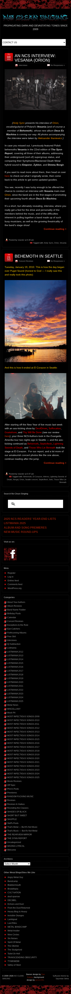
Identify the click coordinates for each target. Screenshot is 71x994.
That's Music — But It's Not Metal (22, 831)
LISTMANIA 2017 (15, 671)
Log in (10, 577)
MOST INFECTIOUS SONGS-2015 (23, 739)
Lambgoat (12, 919)
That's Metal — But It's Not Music (22, 827)
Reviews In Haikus (16, 804)
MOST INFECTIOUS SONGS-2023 (23, 770)
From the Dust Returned (19, 908)
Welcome (11, 850)
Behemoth (27, 477)
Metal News (12, 705)
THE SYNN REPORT (17, 838)
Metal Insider (14, 930)
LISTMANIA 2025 (15, 701)
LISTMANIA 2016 (15, 667)
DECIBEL (12, 900)
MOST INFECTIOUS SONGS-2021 (23, 762)
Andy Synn (48, 243)
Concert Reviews (26, 261)
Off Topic (11, 785)
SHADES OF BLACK (17, 812)
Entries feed (13, 580)
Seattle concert (31, 479)
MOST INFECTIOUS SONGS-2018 (23, 751)
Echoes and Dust (16, 904)
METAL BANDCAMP (17, 927)
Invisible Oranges (16, 915)
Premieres (12, 792)
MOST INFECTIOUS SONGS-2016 (23, 743)
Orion (56, 243)
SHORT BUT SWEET (17, 815)
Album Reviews (14, 606)
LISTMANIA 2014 (15, 659)
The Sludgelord (15, 950)
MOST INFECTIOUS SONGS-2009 (23, 716)
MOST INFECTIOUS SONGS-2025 (23, 777)
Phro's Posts (13, 789)
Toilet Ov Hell (14, 953)
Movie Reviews (14, 781)
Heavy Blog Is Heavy (17, 911)
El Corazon (37, 477)
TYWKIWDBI (13, 961)
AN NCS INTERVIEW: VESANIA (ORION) (35, 57)
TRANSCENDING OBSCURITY (22, 957)
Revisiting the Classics (17, 808)
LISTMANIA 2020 (15, 682)
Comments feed (15, 584)
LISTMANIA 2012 (15, 652)
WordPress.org (15, 588)
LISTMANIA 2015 (15, 663)
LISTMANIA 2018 (15, 674)
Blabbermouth (14, 885)
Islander (21, 240)
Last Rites (12, 923)
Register (12, 573)
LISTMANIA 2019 (15, 678)
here (7, 176)
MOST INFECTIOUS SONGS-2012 (23, 728)
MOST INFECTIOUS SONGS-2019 (23, 754)
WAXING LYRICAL (16, 846)
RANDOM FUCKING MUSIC (20, 796)
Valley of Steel (14, 965)
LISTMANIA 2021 (15, 686)
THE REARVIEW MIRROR (19, 834)
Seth (51, 479)
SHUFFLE (12, 819)
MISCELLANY (14, 709)
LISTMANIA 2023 (15, 693)
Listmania (11, 648)
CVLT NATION (14, 892)
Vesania (63, 243)
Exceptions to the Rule (17, 625)
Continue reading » (55, 229)
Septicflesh (43, 479)
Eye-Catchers (13, 629)
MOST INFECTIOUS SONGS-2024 (23, 773)
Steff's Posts (12, 823)
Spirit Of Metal (14, 942)
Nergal (15, 479)
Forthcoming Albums (16, 633)
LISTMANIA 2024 (15, 697)
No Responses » (57, 65)
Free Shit (11, 636)
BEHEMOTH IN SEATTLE (39, 256)
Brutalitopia (13, 889)
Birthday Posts (14, 613)
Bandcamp (13, 881)
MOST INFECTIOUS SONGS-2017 (23, 747)
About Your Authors (16, 602)
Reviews (11, 800)
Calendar (11, 617)
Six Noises (13, 938)
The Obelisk (13, 946)
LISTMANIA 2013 (15, 655)
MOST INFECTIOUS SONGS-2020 (23, 758)
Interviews (23, 65)
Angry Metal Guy (15, 877)
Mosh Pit (11, 713)
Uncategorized (14, 842)
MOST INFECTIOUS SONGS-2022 (23, 766)
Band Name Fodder (16, 610)
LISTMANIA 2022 (15, 690)
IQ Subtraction (14, 644)
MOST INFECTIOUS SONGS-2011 (23, 724)
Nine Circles (13, 934)
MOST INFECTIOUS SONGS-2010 (23, 720)
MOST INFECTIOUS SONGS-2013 (23, 732)
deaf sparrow (14, 896)
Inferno (46, 477)
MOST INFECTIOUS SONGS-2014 (23, 735)
